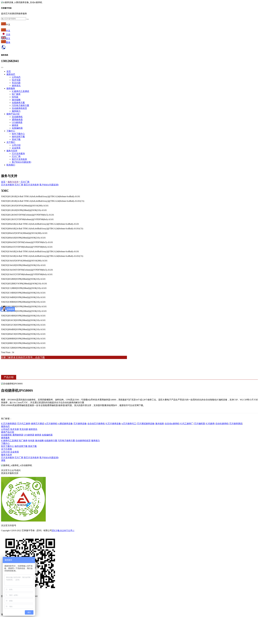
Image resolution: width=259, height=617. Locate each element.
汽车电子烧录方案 (20, 105)
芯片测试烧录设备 (145, 423)
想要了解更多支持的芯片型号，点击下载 (23, 357)
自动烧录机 (17, 117)
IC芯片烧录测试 (8, 423)
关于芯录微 (6, 449)
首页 (8, 71)
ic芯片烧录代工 (129, 423)
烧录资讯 (16, 85)
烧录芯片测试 (37, 423)
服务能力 (16, 111)
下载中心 (10, 131)
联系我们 (10, 165)
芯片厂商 (16, 156)
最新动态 (10, 74)
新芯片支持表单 (19, 159)
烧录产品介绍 (12, 114)
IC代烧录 (210, 423)
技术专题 (16, 80)
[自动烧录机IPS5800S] (129, 397)
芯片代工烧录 (23, 423)
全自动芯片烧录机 (96, 423)
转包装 (15, 97)
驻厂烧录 (16, 94)
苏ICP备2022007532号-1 (63, 530)
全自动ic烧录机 (172, 423)
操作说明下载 (18, 136)
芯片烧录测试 (235, 423)
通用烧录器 (17, 119)
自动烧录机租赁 (19, 108)
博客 (3, 460)
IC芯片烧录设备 (113, 423)
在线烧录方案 (18, 102)
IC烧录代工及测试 (20, 91)
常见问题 (16, 83)
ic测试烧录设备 (65, 423)
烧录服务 (10, 88)
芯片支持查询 (18, 153)
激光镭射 (159, 423)
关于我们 (10, 142)
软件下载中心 (18, 134)
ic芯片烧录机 (51, 423)
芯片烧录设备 (80, 423)
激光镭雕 (16, 100)
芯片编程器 (199, 423)
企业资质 (16, 148)
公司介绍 (16, 145)
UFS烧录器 (17, 122)
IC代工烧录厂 (186, 423)
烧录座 (15, 125)
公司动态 (16, 77)
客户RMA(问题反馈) (21, 162)
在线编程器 (17, 128)
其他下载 (16, 139)
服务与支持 (11, 151)
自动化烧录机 (221, 423)
